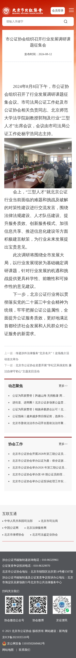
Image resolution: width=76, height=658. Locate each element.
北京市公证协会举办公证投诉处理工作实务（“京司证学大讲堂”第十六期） (40, 481)
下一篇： (10, 365)
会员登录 (57, 10)
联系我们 (24, 649)
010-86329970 (41, 565)
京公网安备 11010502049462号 (26, 643)
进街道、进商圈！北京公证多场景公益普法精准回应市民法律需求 (40, 402)
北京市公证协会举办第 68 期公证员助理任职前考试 (40, 474)
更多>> (63, 385)
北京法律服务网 (36, 527)
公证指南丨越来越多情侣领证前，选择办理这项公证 (40, 416)
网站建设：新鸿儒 (56, 631)
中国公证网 (11, 527)
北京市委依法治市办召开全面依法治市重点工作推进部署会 (40, 423)
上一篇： (10, 353)
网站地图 (8, 649)
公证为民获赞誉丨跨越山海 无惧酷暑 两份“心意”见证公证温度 (40, 395)
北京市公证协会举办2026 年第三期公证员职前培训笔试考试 (40, 467)
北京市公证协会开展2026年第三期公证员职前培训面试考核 (40, 454)
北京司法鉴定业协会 (45, 534)
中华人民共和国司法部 (18, 520)
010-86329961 (50, 559)
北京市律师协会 (14, 534)
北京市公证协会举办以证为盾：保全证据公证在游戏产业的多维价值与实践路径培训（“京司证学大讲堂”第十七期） (40, 460)
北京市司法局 (49, 520)
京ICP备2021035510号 (15, 637)
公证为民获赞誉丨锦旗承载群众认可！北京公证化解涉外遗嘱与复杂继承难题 (40, 409)
